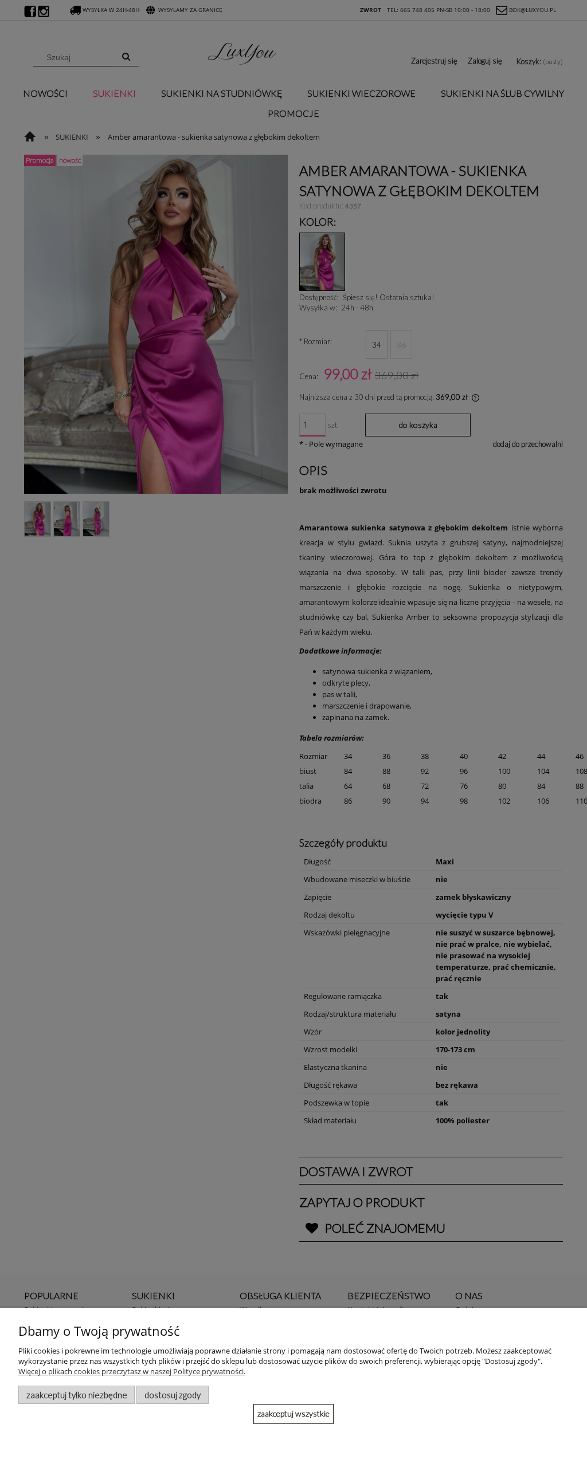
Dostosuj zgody (172, 1395)
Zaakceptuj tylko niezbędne (76, 1395)
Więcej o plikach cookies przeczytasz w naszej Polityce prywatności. (131, 1371)
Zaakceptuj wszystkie (293, 1413)
